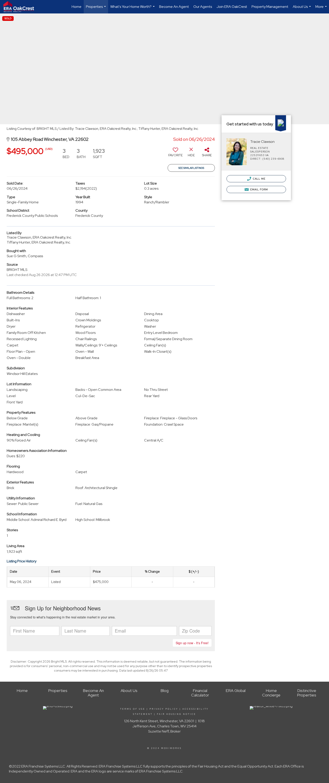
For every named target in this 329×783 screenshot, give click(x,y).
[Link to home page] (20, 6)
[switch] (175, 154)
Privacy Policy (164, 709)
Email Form (259, 189)
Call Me (258, 178)
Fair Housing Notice (176, 714)
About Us (302, 8)
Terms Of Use (132, 709)
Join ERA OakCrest (231, 6)
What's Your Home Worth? (133, 8)
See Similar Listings (191, 168)
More (321, 8)
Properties (96, 8)
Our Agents (202, 6)
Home (76, 6)
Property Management (270, 6)
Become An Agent (174, 6)
